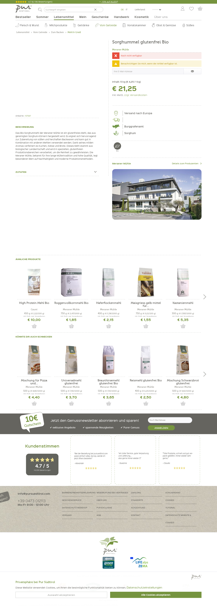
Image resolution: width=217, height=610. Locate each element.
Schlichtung (138, 507)
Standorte (137, 500)
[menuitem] (182, 9)
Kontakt (135, 515)
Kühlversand (172, 492)
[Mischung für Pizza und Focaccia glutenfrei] (34, 360)
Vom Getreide (108, 25)
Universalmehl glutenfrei (71, 382)
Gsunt (34, 309)
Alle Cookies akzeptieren (155, 594)
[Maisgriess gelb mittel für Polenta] (146, 282)
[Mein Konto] (183, 9)
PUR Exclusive (104, 507)
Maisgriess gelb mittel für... (146, 304)
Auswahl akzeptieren (61, 595)
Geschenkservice (71, 500)
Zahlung (136, 492)
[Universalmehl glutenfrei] (71, 360)
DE (122, 9)
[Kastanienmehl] (183, 282)
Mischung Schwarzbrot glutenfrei (183, 382)
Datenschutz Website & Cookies (178, 519)
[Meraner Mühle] (157, 194)
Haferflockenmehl (108, 303)
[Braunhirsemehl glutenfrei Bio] (108, 360)
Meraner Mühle (120, 49)
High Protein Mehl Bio (34, 303)
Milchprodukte (58, 25)
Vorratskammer (136, 25)
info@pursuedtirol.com (34, 494)
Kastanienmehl (183, 303)
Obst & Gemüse (166, 25)
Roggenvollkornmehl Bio (71, 303)
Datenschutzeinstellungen (144, 587)
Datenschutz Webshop (74, 507)
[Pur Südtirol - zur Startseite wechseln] (24, 9)
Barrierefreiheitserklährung (79, 492)
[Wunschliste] (191, 9)
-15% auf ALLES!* (109, 1)
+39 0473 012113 (32, 500)
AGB (99, 515)
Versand (67, 515)
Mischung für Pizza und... (34, 382)
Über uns (102, 500)
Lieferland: (140, 9)
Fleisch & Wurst (29, 25)
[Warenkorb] (201, 9)
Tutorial (170, 507)
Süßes (190, 25)
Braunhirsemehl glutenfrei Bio (108, 382)
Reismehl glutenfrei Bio (146, 380)
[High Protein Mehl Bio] (34, 282)
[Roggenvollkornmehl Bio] (71, 282)
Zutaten (21, 171)
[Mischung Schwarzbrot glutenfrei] (183, 360)
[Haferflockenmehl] (108, 282)
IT (127, 9)
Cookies (169, 500)
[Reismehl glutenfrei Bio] (146, 360)
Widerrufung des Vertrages (112, 492)
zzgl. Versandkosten (135, 94)
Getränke (83, 25)
